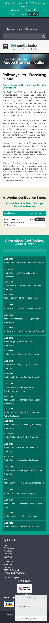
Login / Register (17, 29)
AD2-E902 (8, 304)
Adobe (12, 59)
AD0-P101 (8, 523)
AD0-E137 (8, 500)
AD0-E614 (8, 282)
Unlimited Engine (11, 577)
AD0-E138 (8, 383)
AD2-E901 (8, 373)
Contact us (8, 561)
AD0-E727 (8, 479)
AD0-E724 (8, 456)
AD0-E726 (8, 444)
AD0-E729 (8, 259)
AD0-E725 (8, 489)
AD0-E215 (8, 433)
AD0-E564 (8, 361)
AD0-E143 (8, 396)
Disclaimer (8, 553)
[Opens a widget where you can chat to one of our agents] (31, 608)
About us (8, 564)
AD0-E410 (8, 338)
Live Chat (33, 29)
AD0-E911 (8, 315)
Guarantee (8, 567)
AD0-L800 (8, 512)
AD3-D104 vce (11, 219)
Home (5, 59)
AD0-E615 (8, 294)
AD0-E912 (8, 327)
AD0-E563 (8, 350)
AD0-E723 (8, 269)
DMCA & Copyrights (12, 570)
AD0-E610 (8, 421)
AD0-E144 (8, 408)
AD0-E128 (8, 466)
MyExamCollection (24, 47)
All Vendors (9, 548)
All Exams (8, 551)
